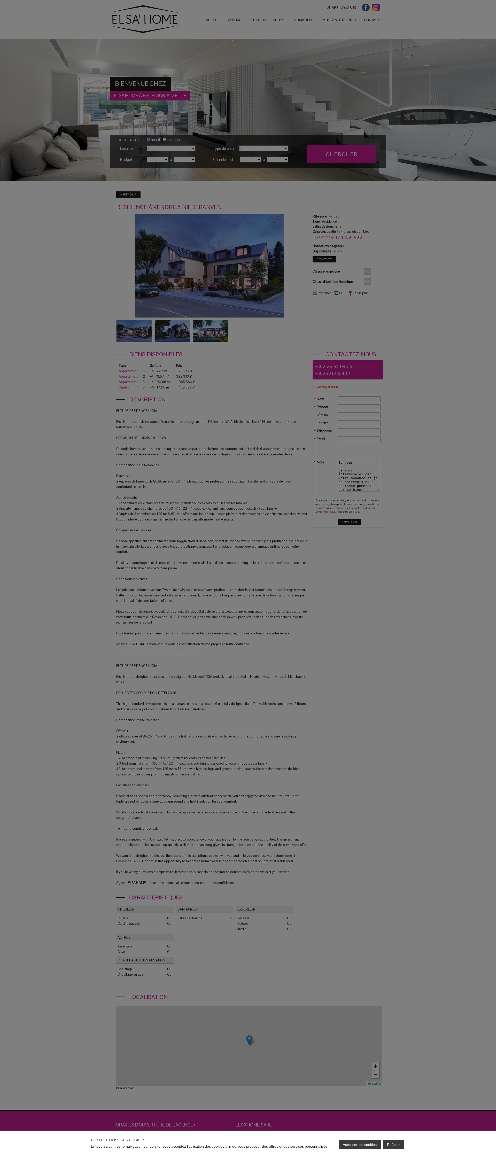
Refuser (393, 1145)
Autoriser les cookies (360, 1145)
